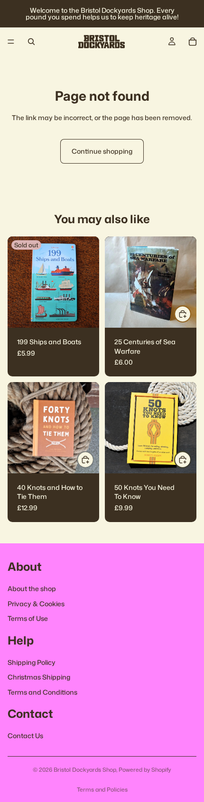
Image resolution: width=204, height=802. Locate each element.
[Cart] (192, 41)
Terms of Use (28, 618)
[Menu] (11, 41)
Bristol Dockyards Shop (85, 770)
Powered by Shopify (145, 770)
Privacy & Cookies (36, 603)
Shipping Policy (32, 661)
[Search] (31, 41)
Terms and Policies (102, 789)
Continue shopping (102, 151)
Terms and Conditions (42, 691)
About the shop (32, 588)
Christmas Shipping (39, 676)
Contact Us (25, 735)
